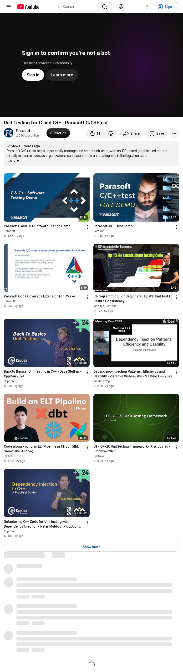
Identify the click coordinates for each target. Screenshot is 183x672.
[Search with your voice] (121, 6)
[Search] (104, 6)
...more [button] (13, 160)
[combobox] (79, 7)
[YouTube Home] (28, 6)
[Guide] (8, 7)
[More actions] (174, 133)
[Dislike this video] (110, 133)
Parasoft (24, 130)
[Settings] (147, 7)
